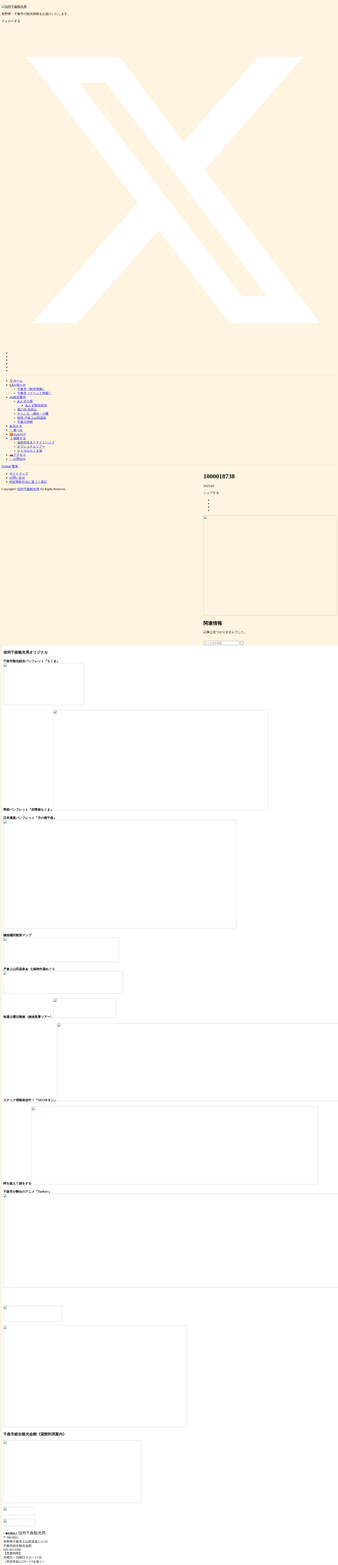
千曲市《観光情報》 (31, 389)
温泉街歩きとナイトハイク (36, 442)
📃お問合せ (17, 459)
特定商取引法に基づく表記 (28, 481)
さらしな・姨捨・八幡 (33, 413)
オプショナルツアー (31, 446)
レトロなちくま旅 (29, 450)
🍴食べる (16, 430)
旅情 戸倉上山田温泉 (31, 417)
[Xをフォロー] (172, 353)
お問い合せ (17, 477)
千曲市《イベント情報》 (34, 393)
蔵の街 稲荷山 (27, 409)
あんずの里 (25, 401)
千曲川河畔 (25, 422)
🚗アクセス (17, 454)
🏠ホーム (16, 380)
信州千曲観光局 (28, 489)
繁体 (15, 466)
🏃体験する (17, 438)
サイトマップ (18, 473)
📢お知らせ (17, 384)
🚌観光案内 (17, 397)
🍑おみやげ (17, 434)
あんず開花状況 (36, 405)
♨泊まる (15, 426)
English (6, 466)
